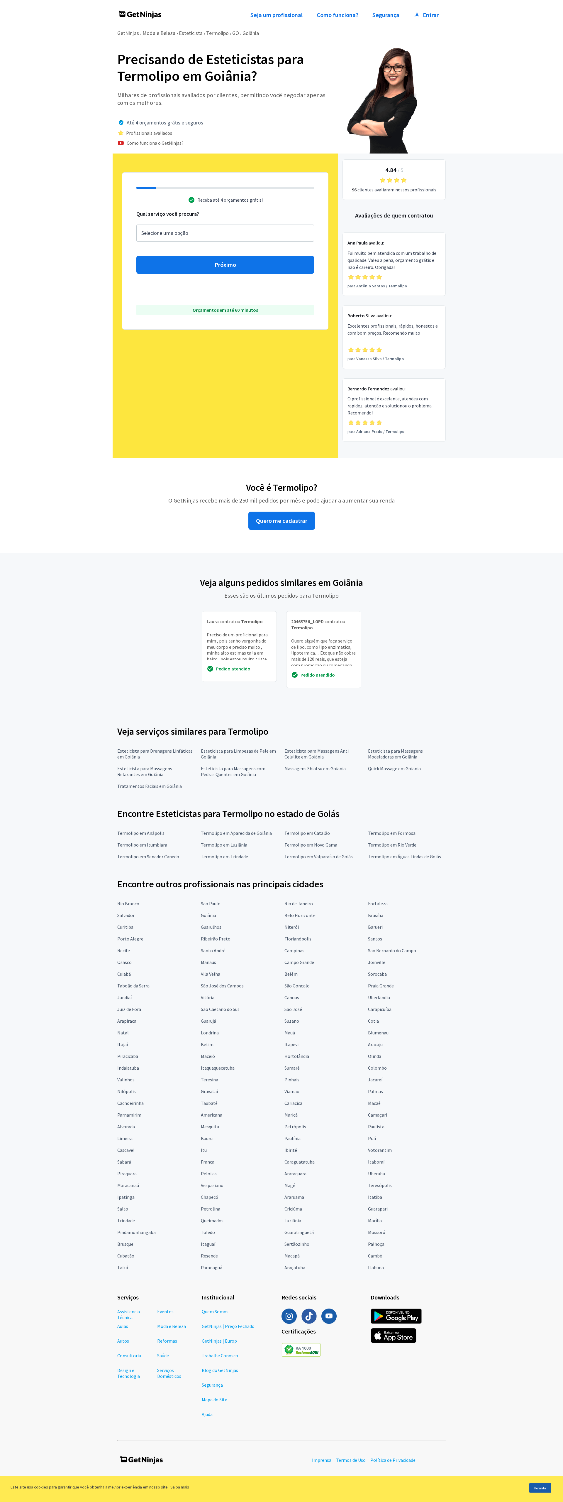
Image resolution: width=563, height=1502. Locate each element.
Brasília (375, 915)
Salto (122, 1209)
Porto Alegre (130, 939)
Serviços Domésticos (169, 1373)
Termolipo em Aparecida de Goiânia (236, 833)
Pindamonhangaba (136, 1232)
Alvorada (126, 1127)
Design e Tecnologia (128, 1373)
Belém (291, 974)
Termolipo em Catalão (307, 833)
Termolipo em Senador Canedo (148, 856)
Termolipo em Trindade (224, 856)
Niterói (291, 927)
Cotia (373, 1021)
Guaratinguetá (299, 1232)
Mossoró (376, 1232)
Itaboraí (376, 1162)
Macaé (374, 1103)
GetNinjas (128, 33)
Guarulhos (211, 927)
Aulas (122, 1326)
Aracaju (375, 1044)
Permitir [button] (540, 1488)
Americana (211, 1115)
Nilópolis (126, 1091)
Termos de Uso (351, 1460)
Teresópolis (380, 1185)
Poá (372, 1138)
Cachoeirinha (130, 1103)
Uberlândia (379, 997)
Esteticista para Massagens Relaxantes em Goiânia (144, 771)
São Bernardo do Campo (392, 950)
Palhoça (376, 1244)
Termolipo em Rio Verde (392, 845)
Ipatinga (126, 1197)
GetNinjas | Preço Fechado (228, 1326)
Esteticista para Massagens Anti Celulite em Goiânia (316, 754)
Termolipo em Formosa (392, 833)
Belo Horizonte (300, 915)
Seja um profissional (276, 15)
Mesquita (210, 1127)
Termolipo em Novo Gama (310, 845)
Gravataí (209, 1091)
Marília (375, 1220)
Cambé (375, 1256)
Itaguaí (208, 1244)
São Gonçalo (297, 986)
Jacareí (375, 1080)
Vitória (207, 997)
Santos (375, 939)
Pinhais (291, 1080)
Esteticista (191, 33)
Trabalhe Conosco (220, 1355)
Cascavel (126, 1150)
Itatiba (375, 1197)
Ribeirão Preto (215, 939)
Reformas (167, 1341)
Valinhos (126, 1080)
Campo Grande (299, 962)
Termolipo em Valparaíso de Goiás (318, 856)
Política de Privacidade (393, 1460)
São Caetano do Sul (220, 1009)
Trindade (126, 1220)
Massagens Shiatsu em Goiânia (315, 768)
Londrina (210, 1033)
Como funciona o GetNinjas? (155, 143)
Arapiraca (126, 1021)
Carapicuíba (379, 1009)
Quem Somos (215, 1311)
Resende (209, 1256)
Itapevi (291, 1044)
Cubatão (125, 1256)
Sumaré (292, 1068)
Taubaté (209, 1103)
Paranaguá (211, 1267)
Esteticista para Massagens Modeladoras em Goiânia (395, 754)
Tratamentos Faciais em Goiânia (149, 786)
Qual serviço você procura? (167, 213)
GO (235, 33)
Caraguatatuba (299, 1162)
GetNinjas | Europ (219, 1341)
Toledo (208, 1232)
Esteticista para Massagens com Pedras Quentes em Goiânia (233, 771)
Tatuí (122, 1267)
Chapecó (209, 1197)
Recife (123, 950)
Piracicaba (127, 1056)
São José (293, 1009)
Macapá (292, 1256)
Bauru (207, 1138)
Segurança (385, 15)
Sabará (124, 1162)
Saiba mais (179, 1487)
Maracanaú (128, 1185)
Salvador (126, 915)
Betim (207, 1044)
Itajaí (122, 1044)
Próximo (225, 265)
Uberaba (376, 1173)
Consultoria (129, 1355)
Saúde (163, 1355)
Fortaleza (378, 903)
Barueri (375, 927)
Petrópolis (295, 1127)
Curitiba (125, 927)
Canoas (291, 997)
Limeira (125, 1138)
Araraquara (295, 1173)
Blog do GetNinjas (220, 1370)
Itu (204, 1150)
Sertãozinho (296, 1244)
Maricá (291, 1115)
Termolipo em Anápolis (141, 833)
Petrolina (210, 1209)
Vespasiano (212, 1185)
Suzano (291, 1021)
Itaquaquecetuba (218, 1068)
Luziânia (292, 1220)
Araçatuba (294, 1267)
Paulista (376, 1127)
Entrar (431, 15)
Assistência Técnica (128, 1314)
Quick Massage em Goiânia (394, 768)
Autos (123, 1341)
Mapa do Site (214, 1399)
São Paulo (211, 903)
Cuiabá (124, 974)
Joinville (376, 962)
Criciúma (293, 1209)
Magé (289, 1185)
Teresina (209, 1080)
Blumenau (378, 1033)
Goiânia (251, 33)
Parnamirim (129, 1115)
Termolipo (217, 33)
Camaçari (377, 1115)
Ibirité (290, 1150)
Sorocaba (377, 974)
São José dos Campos (222, 986)
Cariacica (293, 1103)
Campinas (294, 950)
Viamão (291, 1091)
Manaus (208, 962)
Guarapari (378, 1209)
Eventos (165, 1311)
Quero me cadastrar (281, 521)
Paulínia (292, 1138)
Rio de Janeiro (298, 903)
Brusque (125, 1244)
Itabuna (376, 1267)
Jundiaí (124, 997)
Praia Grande (381, 986)
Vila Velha (210, 974)
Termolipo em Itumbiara (142, 845)
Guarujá (208, 1021)
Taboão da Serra (133, 986)
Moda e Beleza (159, 33)
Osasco (124, 962)
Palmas (375, 1091)
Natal (123, 1033)
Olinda (374, 1056)
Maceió (208, 1056)
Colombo (377, 1068)
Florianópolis (297, 939)
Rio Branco (128, 903)
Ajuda (207, 1414)
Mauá (289, 1033)
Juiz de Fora (129, 1009)
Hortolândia (296, 1056)
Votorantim (380, 1150)
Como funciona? (337, 15)
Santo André (213, 950)
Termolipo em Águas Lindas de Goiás (404, 856)
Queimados (212, 1220)
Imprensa (321, 1460)
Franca (207, 1162)
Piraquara (127, 1173)
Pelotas (209, 1173)
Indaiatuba (128, 1068)
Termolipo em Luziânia (224, 845)
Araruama (294, 1197)
